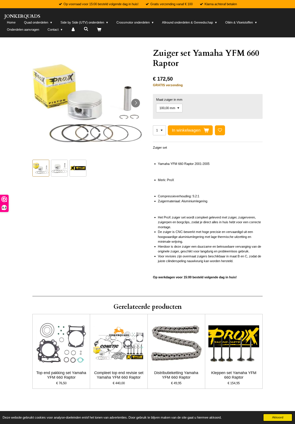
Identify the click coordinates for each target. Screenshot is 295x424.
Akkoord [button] (277, 417)
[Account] (73, 29)
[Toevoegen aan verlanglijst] (220, 130)
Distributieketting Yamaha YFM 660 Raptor (176, 375)
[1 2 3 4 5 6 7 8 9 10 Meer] (159, 130)
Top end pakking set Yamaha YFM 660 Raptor (61, 375)
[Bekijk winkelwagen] (99, 29)
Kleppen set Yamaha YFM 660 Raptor (233, 375)
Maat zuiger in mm (169, 99)
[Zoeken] (86, 29)
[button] (40, 168)
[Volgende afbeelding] (135, 103)
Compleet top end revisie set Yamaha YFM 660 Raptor (118, 375)
